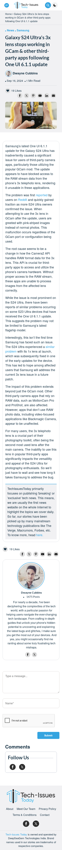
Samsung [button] (23, 30)
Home (8, 14)
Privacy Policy (47, 809)
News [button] (10, 30)
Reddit (22, 199)
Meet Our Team (26, 809)
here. (39, 535)
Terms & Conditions (25, 815)
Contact (44, 815)
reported (42, 195)
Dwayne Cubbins (25, 73)
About (9, 809)
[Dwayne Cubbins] (31, 575)
